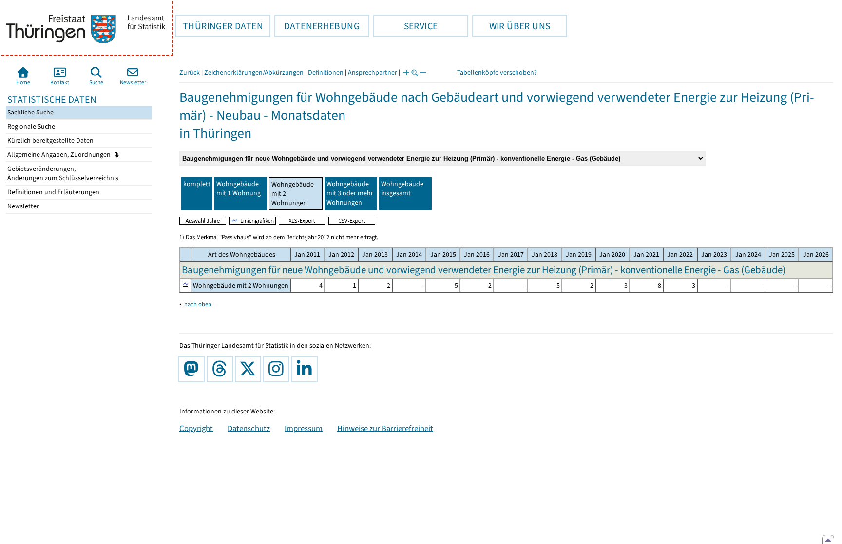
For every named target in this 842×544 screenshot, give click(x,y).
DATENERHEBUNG (317, 25)
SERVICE (405, 25)
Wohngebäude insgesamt (402, 188)
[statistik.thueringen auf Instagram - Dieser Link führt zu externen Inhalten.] (278, 369)
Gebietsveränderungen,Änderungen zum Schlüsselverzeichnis (62, 173)
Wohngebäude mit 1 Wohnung (238, 188)
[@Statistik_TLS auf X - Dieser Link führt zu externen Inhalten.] (250, 369)
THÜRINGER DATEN (219, 25)
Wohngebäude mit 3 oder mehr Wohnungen (349, 193)
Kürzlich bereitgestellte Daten (50, 140)
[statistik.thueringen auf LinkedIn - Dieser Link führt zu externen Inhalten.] (306, 369)
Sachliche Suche (30, 112)
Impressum (304, 428)
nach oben (197, 304)
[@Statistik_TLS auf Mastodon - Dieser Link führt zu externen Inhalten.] (193, 369)
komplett (196, 183)
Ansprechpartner (372, 72)
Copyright (196, 428)
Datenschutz (249, 428)
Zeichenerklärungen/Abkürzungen (254, 72)
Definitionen (326, 72)
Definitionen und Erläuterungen (52, 192)
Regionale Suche (30, 126)
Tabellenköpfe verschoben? (497, 72)
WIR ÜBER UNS (511, 25)
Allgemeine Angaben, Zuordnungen (60, 154)
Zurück (189, 72)
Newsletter (22, 206)
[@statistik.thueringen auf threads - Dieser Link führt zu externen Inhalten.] (222, 369)
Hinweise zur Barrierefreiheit (385, 428)
